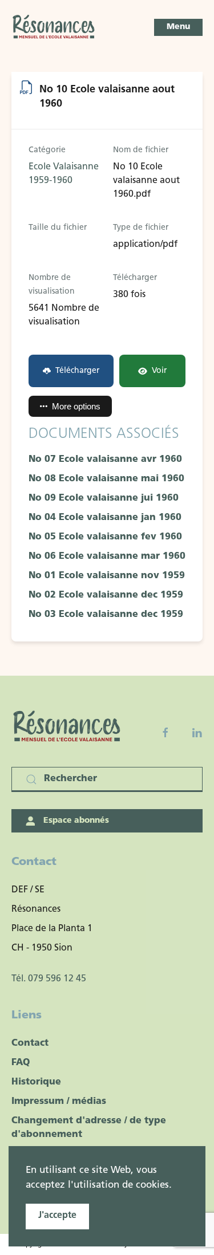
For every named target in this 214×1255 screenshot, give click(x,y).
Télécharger (77, 371)
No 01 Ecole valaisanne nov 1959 (107, 575)
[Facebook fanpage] (165, 732)
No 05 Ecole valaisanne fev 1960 (105, 537)
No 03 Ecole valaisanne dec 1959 (106, 614)
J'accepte (57, 1215)
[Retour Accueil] (54, 27)
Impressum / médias (58, 1101)
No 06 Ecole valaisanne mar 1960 (107, 556)
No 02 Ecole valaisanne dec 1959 (106, 595)
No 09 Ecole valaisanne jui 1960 (104, 498)
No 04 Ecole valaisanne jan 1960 (105, 517)
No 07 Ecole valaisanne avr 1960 (105, 459)
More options (76, 406)
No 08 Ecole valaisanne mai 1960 (106, 479)
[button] (178, 27)
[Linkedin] (197, 732)
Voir (159, 371)
